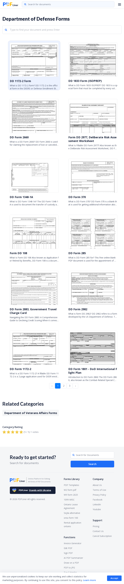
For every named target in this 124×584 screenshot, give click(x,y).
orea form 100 (71, 517)
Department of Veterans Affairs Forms (30, 413)
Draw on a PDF (71, 562)
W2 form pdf (70, 489)
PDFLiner (35, 490)
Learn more (89, 580)
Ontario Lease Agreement (71, 506)
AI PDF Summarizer (73, 557)
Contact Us (98, 531)
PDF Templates (71, 485)
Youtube (97, 509)
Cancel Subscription (102, 536)
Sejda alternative (72, 513)
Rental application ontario (72, 524)
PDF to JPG (69, 567)
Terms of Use (99, 489)
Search (92, 464)
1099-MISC (69, 499)
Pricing (96, 526)
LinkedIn (97, 504)
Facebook (97, 499)
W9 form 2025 (71, 494)
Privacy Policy (99, 494)
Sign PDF (68, 553)
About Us (97, 485)
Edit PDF (68, 548)
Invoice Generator (72, 543)
